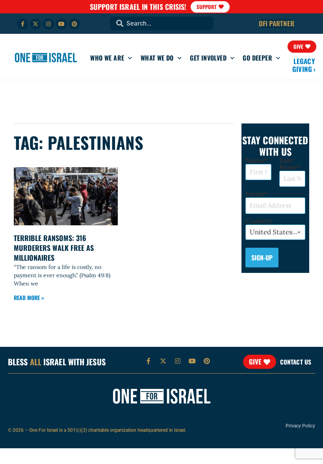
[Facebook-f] (22, 23)
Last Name (288, 164)
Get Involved (208, 58)
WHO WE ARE (107, 58)
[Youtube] (61, 23)
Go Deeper (257, 58)
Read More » (29, 297)
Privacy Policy (300, 426)
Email (254, 194)
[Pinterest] (74, 23)
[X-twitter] (35, 23)
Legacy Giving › (304, 65)
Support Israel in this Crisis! (138, 7)
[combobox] (161, 23)
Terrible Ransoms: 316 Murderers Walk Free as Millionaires (54, 248)
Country (258, 221)
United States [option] (271, 232)
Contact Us (295, 361)
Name (254, 160)
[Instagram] (48, 23)
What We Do (157, 58)
